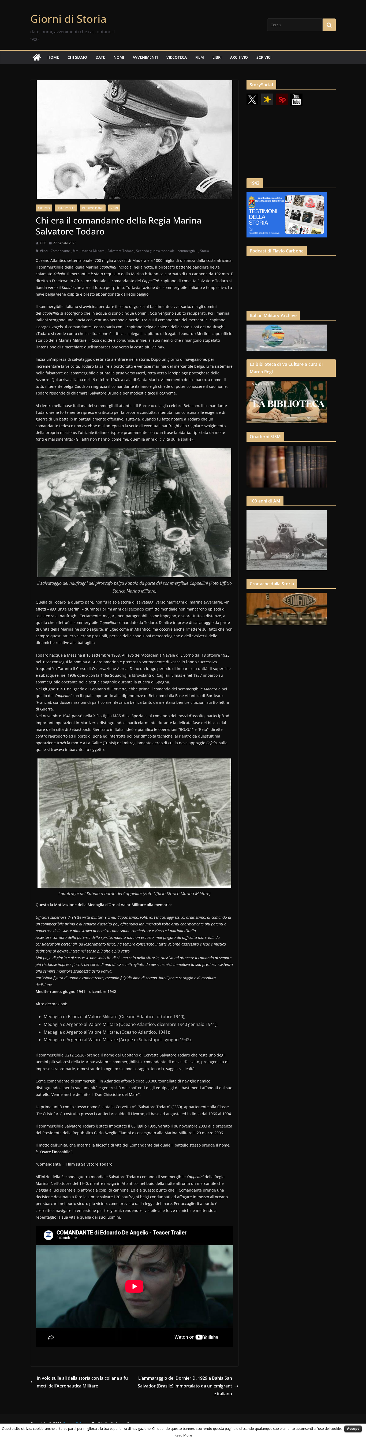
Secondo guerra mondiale (155, 250)
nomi (119, 57)
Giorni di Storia (68, 18)
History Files (66, 208)
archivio (239, 57)
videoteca (176, 57)
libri (217, 57)
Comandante (60, 250)
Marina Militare (92, 250)
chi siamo (77, 57)
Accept (353, 1428)
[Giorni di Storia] (36, 57)
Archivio (44, 208)
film (199, 57)
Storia (204, 250)
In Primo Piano (92, 208)
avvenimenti (145, 57)
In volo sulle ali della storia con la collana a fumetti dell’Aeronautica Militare (82, 1382)
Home (53, 57)
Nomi (114, 208)
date (100, 57)
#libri (44, 250)
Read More (183, 1435)
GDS (43, 243)
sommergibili (187, 250)
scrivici (263, 57)
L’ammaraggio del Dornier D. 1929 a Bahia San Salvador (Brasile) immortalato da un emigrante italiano (185, 1386)
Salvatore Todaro (120, 250)
